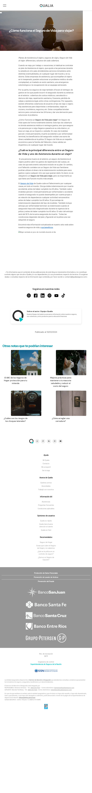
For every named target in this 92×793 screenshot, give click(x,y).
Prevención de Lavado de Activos (46, 577)
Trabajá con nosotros (46, 490)
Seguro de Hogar (46, 542)
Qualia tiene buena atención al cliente (46, 525)
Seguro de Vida (26, 183)
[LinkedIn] (43, 295)
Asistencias (46, 502)
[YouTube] (56, 295)
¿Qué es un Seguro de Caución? (46, 559)
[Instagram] (49, 295)
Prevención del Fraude (46, 581)
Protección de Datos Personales (46, 573)
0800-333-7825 (35, 688)
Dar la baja (46, 471)
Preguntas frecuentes (46, 505)
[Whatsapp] (29, 295)
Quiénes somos (46, 483)
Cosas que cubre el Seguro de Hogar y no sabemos (46, 547)
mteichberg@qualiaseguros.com (61, 690)
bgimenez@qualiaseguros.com (64, 688)
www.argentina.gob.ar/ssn (27, 697)
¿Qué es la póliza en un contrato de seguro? (46, 553)
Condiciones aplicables (46, 509)
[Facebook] (36, 295)
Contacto (46, 464)
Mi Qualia (46, 460)
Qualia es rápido (46, 521)
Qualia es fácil (46, 530)
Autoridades (46, 486)
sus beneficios (47, 227)
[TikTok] (63, 295)
